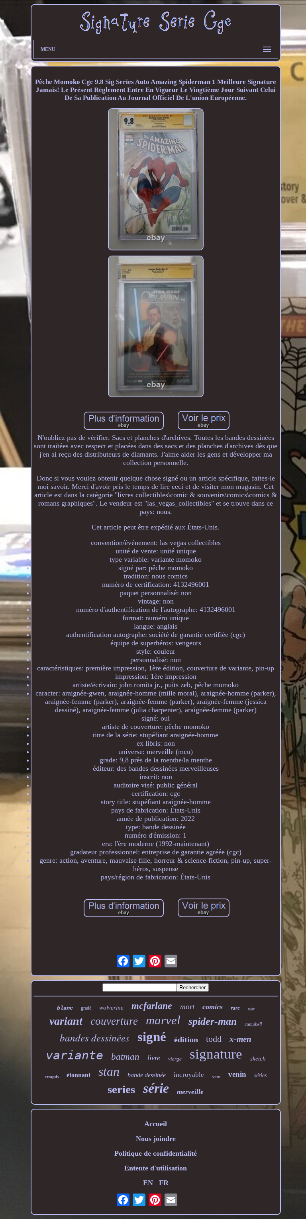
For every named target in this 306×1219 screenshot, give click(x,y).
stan (109, 1071)
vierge (175, 1059)
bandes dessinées (94, 1037)
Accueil (155, 1124)
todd (214, 1039)
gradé (86, 1008)
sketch (258, 1058)
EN (148, 1183)
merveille (190, 1092)
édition (186, 1039)
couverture (114, 1021)
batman (125, 1057)
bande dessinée (147, 1075)
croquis (52, 1076)
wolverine (111, 1007)
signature (216, 1054)
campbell (253, 1024)
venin (237, 1074)
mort (187, 1006)
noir (251, 1009)
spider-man (212, 1021)
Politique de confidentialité (155, 1153)
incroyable (189, 1074)
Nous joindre (156, 1139)
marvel (163, 1020)
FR (164, 1183)
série (156, 1088)
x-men (240, 1039)
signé (151, 1037)
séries (260, 1075)
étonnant (78, 1075)
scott (216, 1076)
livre (153, 1058)
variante (74, 1055)
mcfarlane (151, 1005)
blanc (65, 1008)
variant (65, 1021)
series (121, 1089)
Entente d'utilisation (155, 1168)
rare (235, 1008)
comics (212, 1007)
